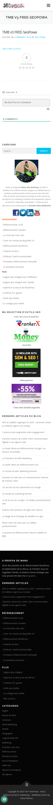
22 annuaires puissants (13, 266)
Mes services (9, 698)
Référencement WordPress (15, 245)
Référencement (9, 751)
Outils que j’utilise (11, 298)
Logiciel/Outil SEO (10, 738)
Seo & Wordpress (10, 760)
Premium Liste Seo (11, 747)
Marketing (6, 742)
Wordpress (7, 774)
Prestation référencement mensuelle (20, 261)
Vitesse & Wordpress (11, 770)
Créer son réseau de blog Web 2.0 (18, 240)
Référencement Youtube (14, 230)
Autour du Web (9, 715)
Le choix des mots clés (13, 235)
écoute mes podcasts (40, 205)
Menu (48, 5)
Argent (5, 710)
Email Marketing (9, 724)
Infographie (7, 733)
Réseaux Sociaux (10, 756)
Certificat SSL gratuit (12, 292)
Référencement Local (13, 224)
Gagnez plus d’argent (12, 672)
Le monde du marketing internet (17, 493)
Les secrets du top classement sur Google (21, 487)
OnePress (36, 795)
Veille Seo (6, 765)
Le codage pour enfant (13, 303)
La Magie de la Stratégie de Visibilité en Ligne (22, 516)
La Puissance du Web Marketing (16, 458)
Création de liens (11, 251)
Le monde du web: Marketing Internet (19, 471)
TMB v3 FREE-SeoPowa (11, 49)
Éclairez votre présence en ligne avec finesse (22, 510)
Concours (6, 720)
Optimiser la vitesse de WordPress (19, 287)
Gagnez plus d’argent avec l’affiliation (20, 277)
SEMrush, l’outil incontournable (17, 256)
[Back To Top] (26, 785)
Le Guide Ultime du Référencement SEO (20, 464)
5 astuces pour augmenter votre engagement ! (23, 432)
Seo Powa (40, 37)
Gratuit (5, 729)
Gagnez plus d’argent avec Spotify (18, 282)
